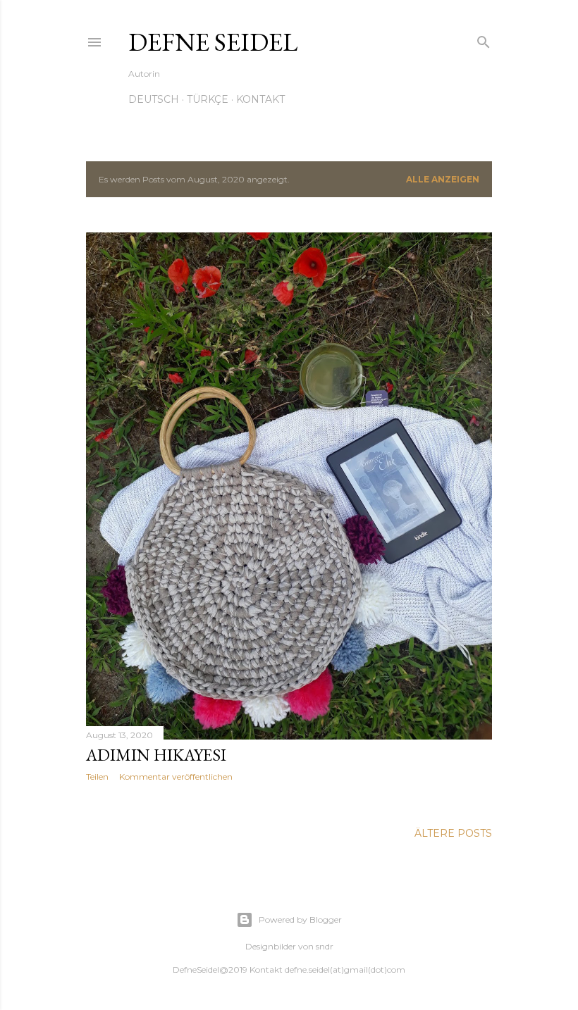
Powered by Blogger (300, 919)
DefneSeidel (196, 969)
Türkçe (207, 99)
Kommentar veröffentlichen (176, 776)
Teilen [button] (97, 776)
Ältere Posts (453, 833)
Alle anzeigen (442, 179)
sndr (324, 946)
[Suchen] (483, 39)
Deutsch (153, 99)
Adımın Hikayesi (156, 755)
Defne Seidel (212, 41)
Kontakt (260, 99)
